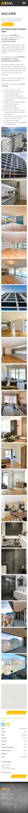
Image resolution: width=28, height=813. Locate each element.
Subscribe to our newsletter (7, 794)
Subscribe (7, 24)
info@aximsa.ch (6, 772)
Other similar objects (16, 713)
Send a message (19, 776)
